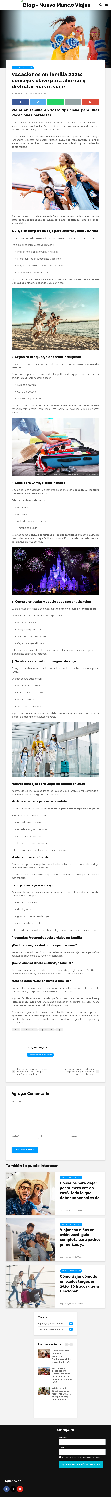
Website (73, 1136)
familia (16, 1029)
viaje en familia (46, 1029)
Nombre (15, 1136)
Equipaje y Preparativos (22, 68)
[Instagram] (13, 1489)
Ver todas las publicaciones (40, 1055)
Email (43, 1136)
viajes (59, 1029)
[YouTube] (20, 1489)
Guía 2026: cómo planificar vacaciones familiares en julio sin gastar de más (61, 1356)
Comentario (16, 1101)
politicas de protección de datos (86, 1457)
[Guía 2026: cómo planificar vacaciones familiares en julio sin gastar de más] (44, 1353)
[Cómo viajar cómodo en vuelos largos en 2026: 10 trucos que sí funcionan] (31, 1286)
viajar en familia (29, 1029)
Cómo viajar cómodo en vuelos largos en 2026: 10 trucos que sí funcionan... (79, 1283)
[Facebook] (6, 1489)
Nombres (63, 1437)
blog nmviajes (17, 93)
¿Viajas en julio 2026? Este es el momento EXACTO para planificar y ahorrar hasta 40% (61, 1394)
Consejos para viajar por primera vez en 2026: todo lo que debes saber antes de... (81, 1190)
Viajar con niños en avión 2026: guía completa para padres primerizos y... (80, 1237)
